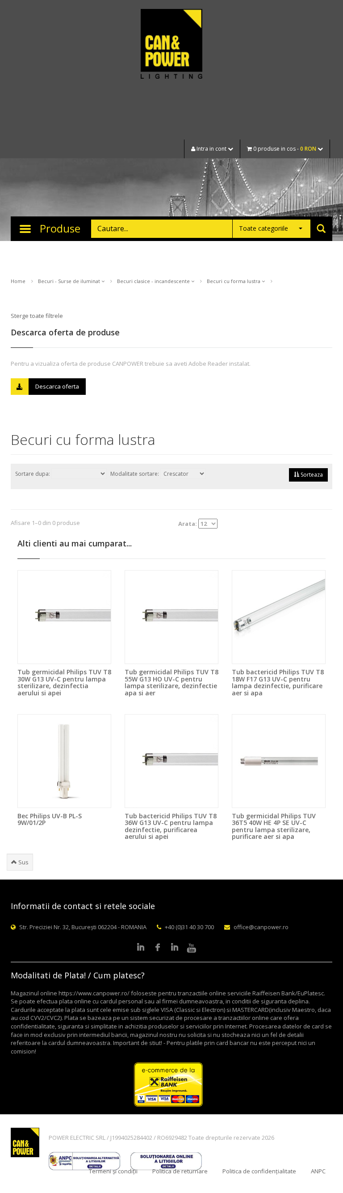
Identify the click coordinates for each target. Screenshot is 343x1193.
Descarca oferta (57, 386)
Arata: (188, 524)
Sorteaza (311, 474)
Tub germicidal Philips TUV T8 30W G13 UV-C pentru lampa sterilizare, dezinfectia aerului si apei (64, 682)
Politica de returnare (180, 1171)
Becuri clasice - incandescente (154, 281)
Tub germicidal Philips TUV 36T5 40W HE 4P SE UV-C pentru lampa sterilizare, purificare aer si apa (274, 826)
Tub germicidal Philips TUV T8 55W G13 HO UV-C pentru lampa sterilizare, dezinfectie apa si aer (171, 682)
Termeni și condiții (113, 1171)
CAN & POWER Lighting (171, 44)
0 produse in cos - (284, 148)
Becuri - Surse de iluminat (69, 281)
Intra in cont (211, 148)
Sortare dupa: (33, 474)
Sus (23, 862)
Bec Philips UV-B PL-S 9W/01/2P (49, 819)
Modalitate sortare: (135, 474)
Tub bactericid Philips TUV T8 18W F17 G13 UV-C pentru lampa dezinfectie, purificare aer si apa (278, 682)
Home (18, 281)
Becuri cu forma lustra (234, 281)
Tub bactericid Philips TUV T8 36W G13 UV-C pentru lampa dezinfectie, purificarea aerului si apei (171, 826)
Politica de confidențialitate (259, 1171)
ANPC (318, 1171)
